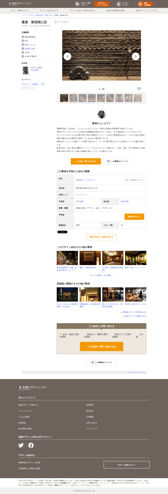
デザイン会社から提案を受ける (82, 10)
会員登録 (22, 422)
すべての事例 (95, 275)
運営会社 (90, 410)
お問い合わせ (91, 422)
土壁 (42, 84)
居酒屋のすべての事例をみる (134, 312)
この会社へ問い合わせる (86, 161)
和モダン (25, 84)
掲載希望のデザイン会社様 (101, 4)
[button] (136, 56)
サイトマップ (91, 428)
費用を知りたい (134, 217)
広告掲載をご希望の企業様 (29, 468)
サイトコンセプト (25, 410)
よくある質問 (23, 416)
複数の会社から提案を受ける (102, 237)
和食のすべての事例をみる (135, 316)
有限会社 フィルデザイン (86, 180)
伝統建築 (35, 84)
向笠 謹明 (35, 70)
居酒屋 (27, 49)
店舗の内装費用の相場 (115, 10)
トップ (24, 15)
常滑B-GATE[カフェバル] (135, 304)
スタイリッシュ (27, 88)
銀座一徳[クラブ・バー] (135, 268)
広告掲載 (90, 416)
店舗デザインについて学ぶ (146, 10)
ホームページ (81, 195)
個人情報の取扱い (25, 428)
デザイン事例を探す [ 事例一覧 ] (40, 15)
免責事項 (90, 404)
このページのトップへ (137, 372)
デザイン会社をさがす (49, 10)
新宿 (26, 41)
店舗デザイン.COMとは (28, 404)
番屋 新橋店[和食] (88, 268)
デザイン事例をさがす (19, 10)
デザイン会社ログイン (126, 464)
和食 (33, 49)
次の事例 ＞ (108, 275)
